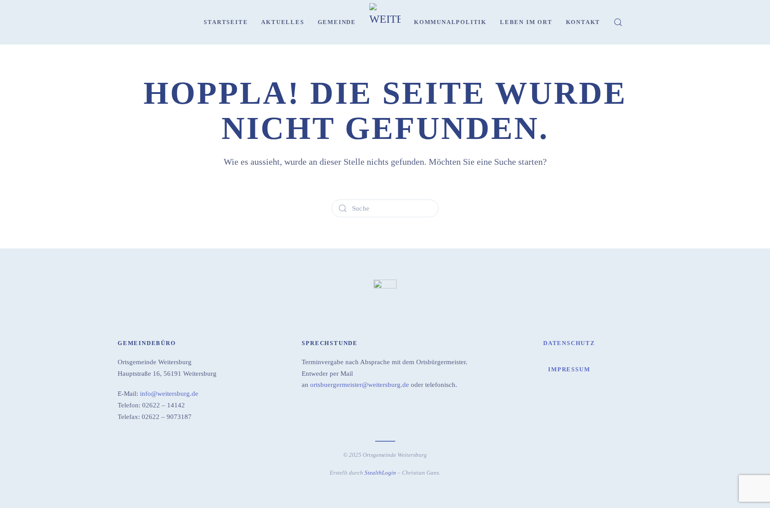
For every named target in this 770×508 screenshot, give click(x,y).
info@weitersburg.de (169, 393)
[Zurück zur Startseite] (385, 22)
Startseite (226, 22)
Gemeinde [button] (337, 22)
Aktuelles (282, 22)
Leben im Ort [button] (526, 22)
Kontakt (583, 22)
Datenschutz (569, 343)
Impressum (569, 369)
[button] (618, 22)
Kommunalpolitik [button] (450, 22)
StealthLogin (380, 472)
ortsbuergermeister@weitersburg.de (359, 384)
